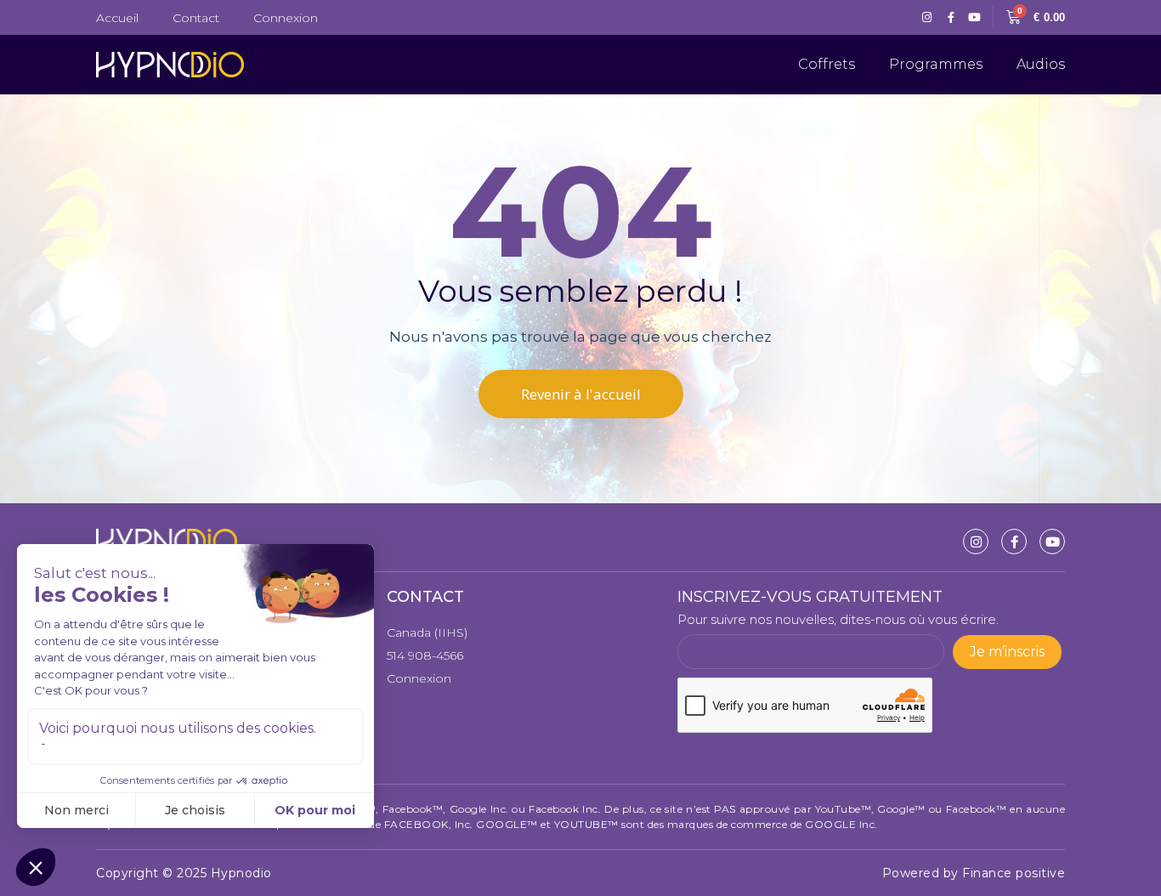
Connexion (285, 18)
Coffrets (826, 64)
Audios (1041, 64)
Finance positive (1013, 873)
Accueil (117, 18)
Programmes (936, 64)
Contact (196, 18)
